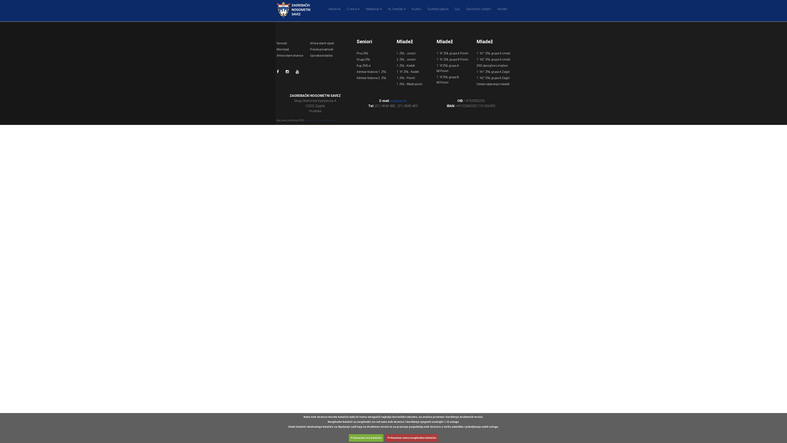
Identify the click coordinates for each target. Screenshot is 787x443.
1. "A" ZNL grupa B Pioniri (452, 59)
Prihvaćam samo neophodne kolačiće (412, 437)
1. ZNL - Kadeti (406, 65)
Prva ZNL (362, 53)
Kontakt (502, 9)
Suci (457, 9)
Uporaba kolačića (321, 55)
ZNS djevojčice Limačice (492, 65)
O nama (352, 9)
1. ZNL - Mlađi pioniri (409, 84)
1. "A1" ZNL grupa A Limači (493, 53)
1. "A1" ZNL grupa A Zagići (493, 71)
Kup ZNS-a (364, 65)
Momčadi (283, 49)
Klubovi (416, 9)
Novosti (282, 43)
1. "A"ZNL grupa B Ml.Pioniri (448, 79)
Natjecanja (372, 9)
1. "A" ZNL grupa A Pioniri (452, 53)
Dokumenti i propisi (478, 9)
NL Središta (395, 9)
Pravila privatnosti (321, 49)
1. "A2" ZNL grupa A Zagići (493, 78)
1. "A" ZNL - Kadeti (408, 71)
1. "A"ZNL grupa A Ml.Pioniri (448, 68)
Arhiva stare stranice (290, 55)
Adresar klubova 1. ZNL (372, 71)
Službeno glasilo (438, 9)
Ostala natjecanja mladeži (493, 84)
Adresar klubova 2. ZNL (372, 78)
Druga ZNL (363, 59)
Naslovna (334, 9)
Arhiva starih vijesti (322, 43)
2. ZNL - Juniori (406, 59)
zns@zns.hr (398, 101)
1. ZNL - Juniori (406, 53)
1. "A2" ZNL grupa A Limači (493, 59)
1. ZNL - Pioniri (406, 78)
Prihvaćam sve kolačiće (366, 437)
